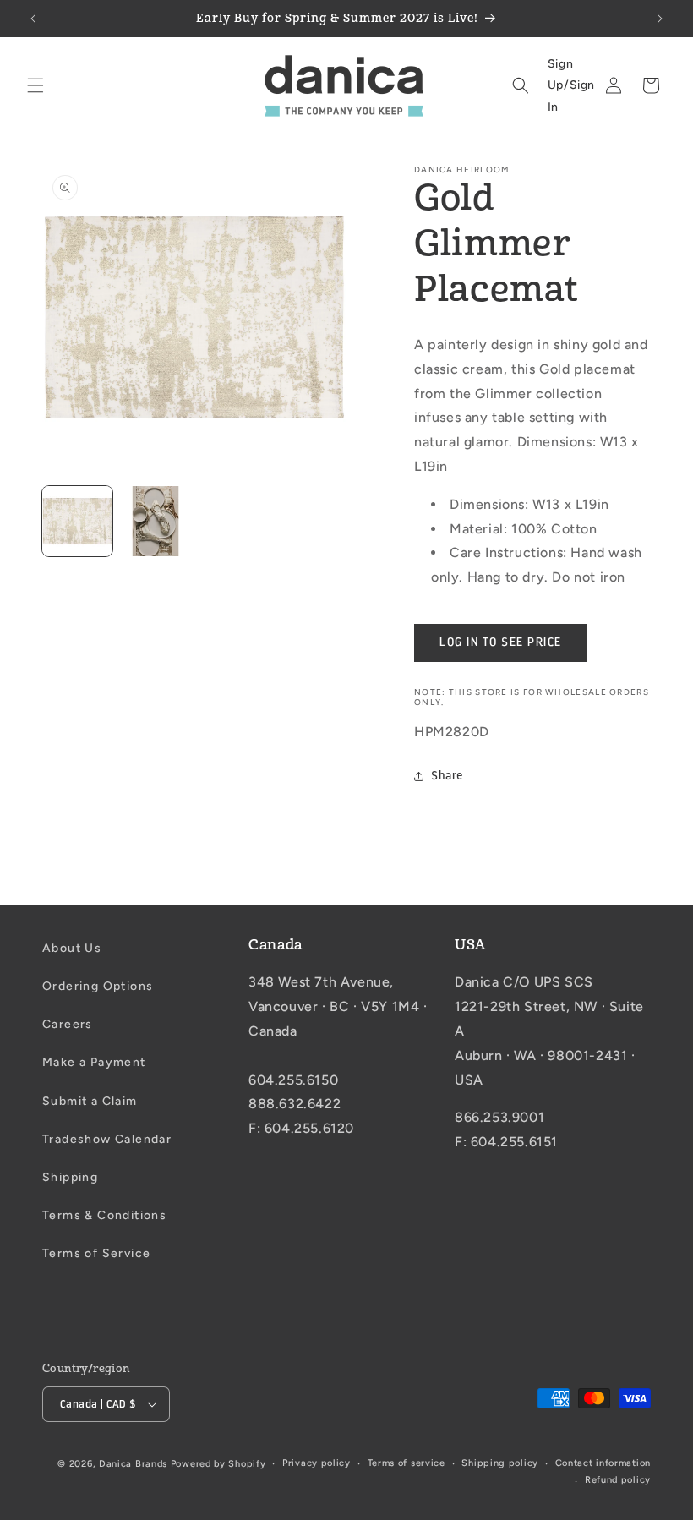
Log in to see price (500, 642)
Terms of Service (96, 1253)
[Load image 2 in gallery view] (156, 521)
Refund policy (618, 1479)
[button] (35, 85)
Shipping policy (499, 1462)
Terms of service (406, 1462)
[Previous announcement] (33, 18)
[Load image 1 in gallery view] (77, 521)
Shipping (70, 1177)
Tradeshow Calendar (107, 1139)
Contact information (603, 1462)
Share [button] (447, 775)
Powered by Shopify (218, 1463)
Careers (67, 1024)
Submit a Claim (90, 1101)
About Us (71, 948)
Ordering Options (97, 986)
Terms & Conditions (104, 1215)
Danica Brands (133, 1463)
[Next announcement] (660, 18)
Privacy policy (316, 1462)
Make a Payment (94, 1062)
